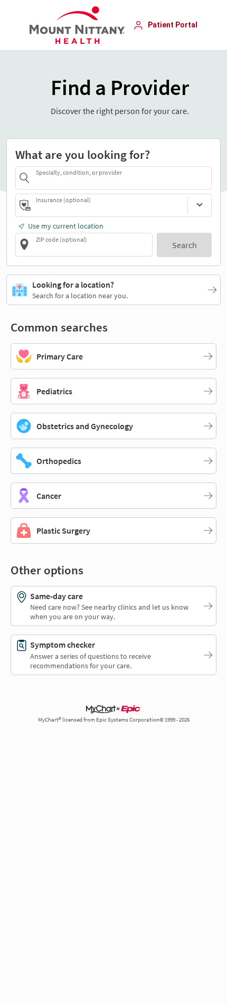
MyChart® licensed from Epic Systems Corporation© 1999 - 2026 (114, 719)
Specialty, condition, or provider (79, 172)
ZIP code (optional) (61, 239)
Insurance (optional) (63, 200)
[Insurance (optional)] (199, 205)
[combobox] (122, 177)
